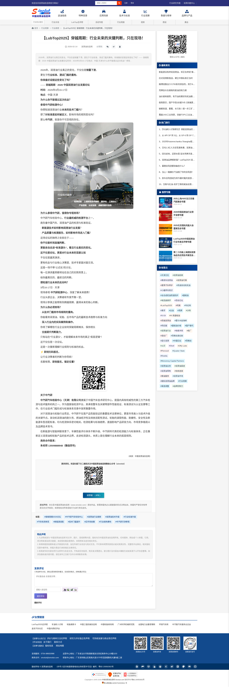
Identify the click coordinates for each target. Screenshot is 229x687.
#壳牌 (179, 310)
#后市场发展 (89, 522)
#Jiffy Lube (182, 346)
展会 (186, 22)
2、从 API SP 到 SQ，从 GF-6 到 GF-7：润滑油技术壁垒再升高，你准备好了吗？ (177, 135)
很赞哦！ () (93, 495)
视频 (143, 22)
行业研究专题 (174, 3)
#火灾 (162, 346)
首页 (36, 28)
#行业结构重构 (105, 522)
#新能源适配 (58, 522)
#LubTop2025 (166, 305)
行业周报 (121, 22)
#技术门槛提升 (74, 522)
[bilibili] (195, 666)
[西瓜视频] (183, 666)
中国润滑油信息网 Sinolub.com (113, 680)
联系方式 (58, 642)
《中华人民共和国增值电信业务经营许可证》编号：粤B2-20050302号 (85, 667)
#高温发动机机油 (183, 285)
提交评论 (40, 596)
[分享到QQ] (119, 46)
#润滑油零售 (165, 371)
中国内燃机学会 (53, 628)
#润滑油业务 (165, 366)
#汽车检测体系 (43, 522)
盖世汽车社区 (37, 628)
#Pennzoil (164, 351)
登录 (132, 3)
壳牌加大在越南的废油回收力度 (173, 90)
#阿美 (178, 305)
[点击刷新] (70, 589)
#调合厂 (163, 336)
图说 (164, 22)
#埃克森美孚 (165, 300)
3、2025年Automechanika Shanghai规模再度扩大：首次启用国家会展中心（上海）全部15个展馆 (177, 141)
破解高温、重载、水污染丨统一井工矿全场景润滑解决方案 (177, 108)
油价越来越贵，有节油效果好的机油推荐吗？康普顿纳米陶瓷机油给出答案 (177, 96)
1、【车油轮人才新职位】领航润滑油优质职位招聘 (177, 129)
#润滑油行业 (165, 331)
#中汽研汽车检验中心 (74, 517)
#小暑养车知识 (166, 290)
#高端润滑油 (165, 320)
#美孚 (162, 310)
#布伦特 (187, 305)
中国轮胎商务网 (107, 624)
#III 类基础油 (174, 315)
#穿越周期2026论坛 (52, 517)
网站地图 (60, 646)
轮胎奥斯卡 (71, 624)
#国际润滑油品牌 (167, 381)
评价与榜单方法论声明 (57, 638)
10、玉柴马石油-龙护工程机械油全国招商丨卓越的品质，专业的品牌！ (177, 184)
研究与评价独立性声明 (80, 638)
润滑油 (54, 70)
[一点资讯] (154, 666)
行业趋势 (55, 28)
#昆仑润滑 (164, 341)
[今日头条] (137, 666)
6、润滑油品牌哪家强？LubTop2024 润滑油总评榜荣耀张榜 (177, 160)
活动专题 (99, 22)
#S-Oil (163, 315)
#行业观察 (182, 381)
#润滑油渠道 (180, 366)
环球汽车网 (163, 624)
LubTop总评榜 (77, 22)
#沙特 (188, 310)
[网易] (148, 666)
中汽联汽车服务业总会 (181, 624)
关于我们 (47, 642)
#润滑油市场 (178, 376)
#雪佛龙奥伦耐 (177, 336)
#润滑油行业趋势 (94, 517)
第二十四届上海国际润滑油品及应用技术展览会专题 (184, 254)
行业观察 (45, 28)
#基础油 (185, 295)
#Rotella (163, 356)
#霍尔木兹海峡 (181, 320)
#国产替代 (189, 326)
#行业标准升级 (130, 517)
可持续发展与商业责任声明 (104, 638)
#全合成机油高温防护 (169, 295)
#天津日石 (164, 275)
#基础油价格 (176, 326)
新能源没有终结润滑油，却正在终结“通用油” (177, 72)
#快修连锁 (179, 371)
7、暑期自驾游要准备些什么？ (172, 166)
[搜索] (119, 3)
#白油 (171, 310)
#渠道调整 (164, 386)
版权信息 (49, 646)
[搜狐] (143, 666)
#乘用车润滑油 (166, 280)
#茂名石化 (179, 300)
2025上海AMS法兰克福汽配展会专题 (183, 200)
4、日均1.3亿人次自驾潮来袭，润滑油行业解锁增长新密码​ (177, 147)
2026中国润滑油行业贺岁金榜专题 (183, 213)
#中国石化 (177, 341)
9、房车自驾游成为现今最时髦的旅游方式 (177, 178)
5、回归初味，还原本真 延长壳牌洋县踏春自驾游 (177, 154)
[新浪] (172, 666)
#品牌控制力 (178, 386)
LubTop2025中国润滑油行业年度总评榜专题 (184, 240)
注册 (125, 3)
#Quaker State (178, 351)
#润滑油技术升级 (112, 517)
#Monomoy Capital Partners (172, 361)
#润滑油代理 (181, 280)
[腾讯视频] (189, 666)
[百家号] (160, 666)
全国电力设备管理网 (146, 624)
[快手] (178, 666)
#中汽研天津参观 (122, 522)
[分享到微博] (113, 46)
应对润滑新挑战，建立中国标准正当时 (176, 78)
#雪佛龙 (188, 341)
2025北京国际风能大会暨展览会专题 (183, 227)
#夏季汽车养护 (166, 285)
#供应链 (163, 326)
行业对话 (55, 22)
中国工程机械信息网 (88, 624)
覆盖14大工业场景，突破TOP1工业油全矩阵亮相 (177, 115)
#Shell (171, 346)
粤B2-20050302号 (137, 680)
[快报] (166, 666)
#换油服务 (164, 376)
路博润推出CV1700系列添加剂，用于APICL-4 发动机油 (177, 84)
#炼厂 (189, 331)
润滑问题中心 (189, 3)
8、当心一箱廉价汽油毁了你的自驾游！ (176, 172)
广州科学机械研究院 (126, 624)
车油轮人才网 (57, 624)
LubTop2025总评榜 (40, 624)
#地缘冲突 (179, 331)
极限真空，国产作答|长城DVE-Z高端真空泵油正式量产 (177, 102)
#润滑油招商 (178, 275)
